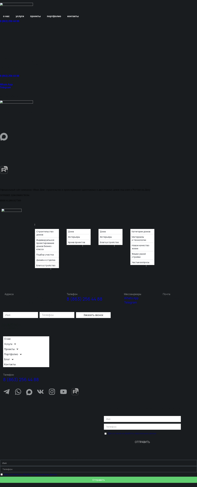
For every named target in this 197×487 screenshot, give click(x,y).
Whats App (6, 84)
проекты (35, 16)
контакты (73, 16)
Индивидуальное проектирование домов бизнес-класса (45, 244)
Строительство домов (45, 233)
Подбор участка (45, 254)
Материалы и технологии (139, 238)
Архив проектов (76, 242)
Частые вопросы (140, 262)
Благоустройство (45, 265)
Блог (134, 225)
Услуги (40, 225)
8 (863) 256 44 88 (9, 21)
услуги (20, 16)
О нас (7, 225)
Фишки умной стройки (139, 255)
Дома (71, 231)
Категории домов (141, 231)
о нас (6, 16)
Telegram (5, 87)
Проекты (74, 225)
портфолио (54, 16)
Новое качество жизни (140, 247)
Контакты (170, 225)
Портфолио (108, 225)
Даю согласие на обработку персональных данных (132, 433)
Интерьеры (74, 236)
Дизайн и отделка (45, 260)
